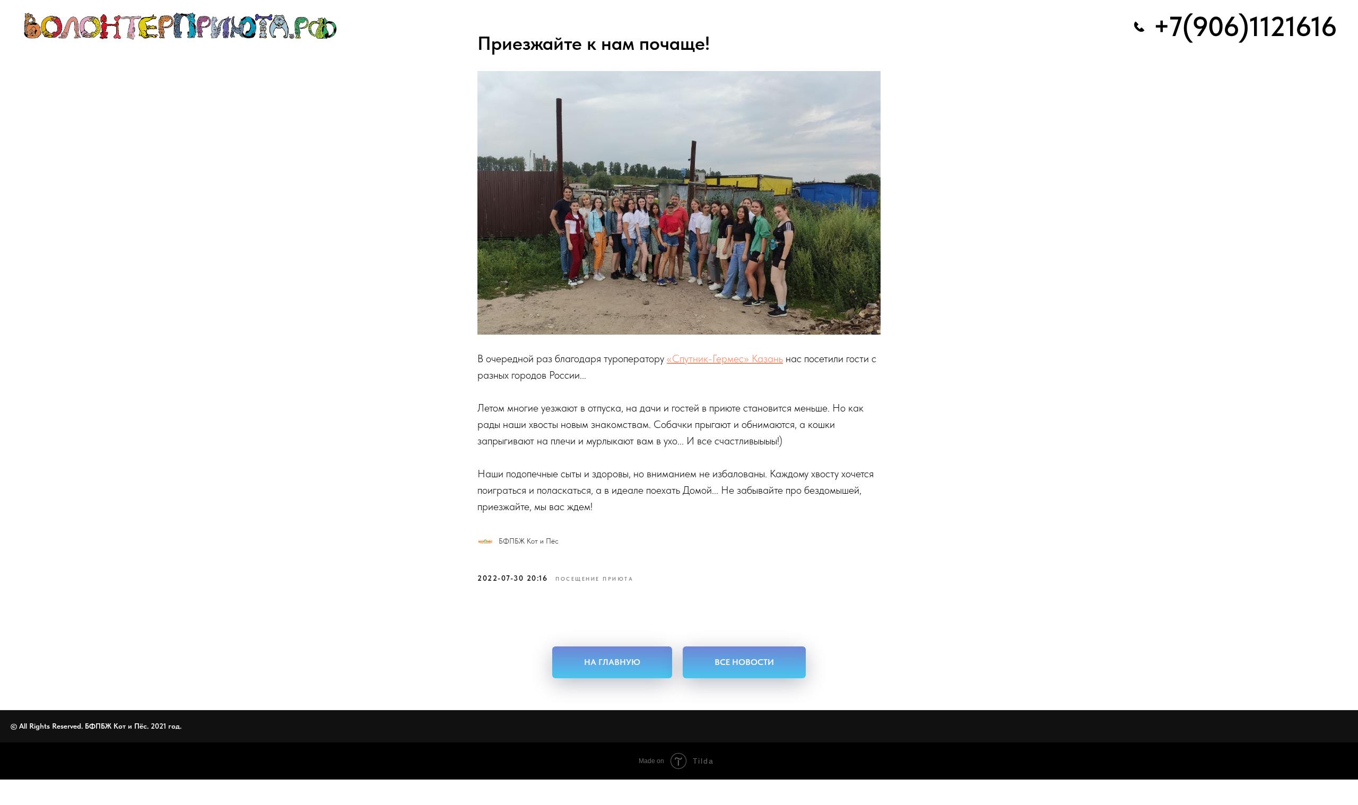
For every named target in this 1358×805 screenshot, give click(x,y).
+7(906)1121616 (1245, 26)
